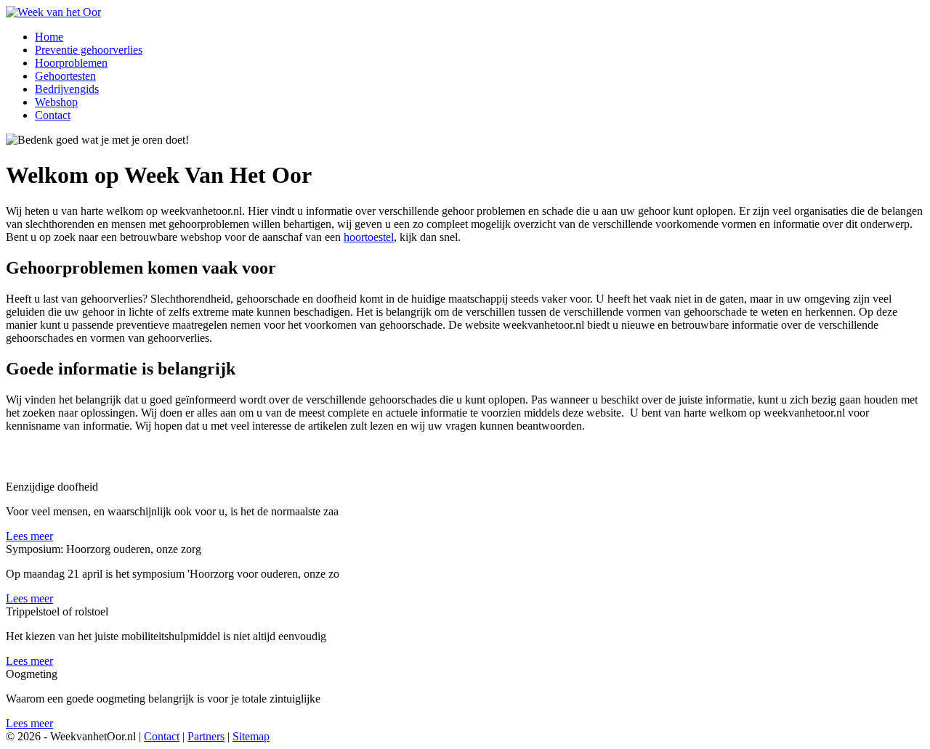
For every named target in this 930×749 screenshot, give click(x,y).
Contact (161, 736)
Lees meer (29, 536)
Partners (206, 736)
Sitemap (251, 736)
